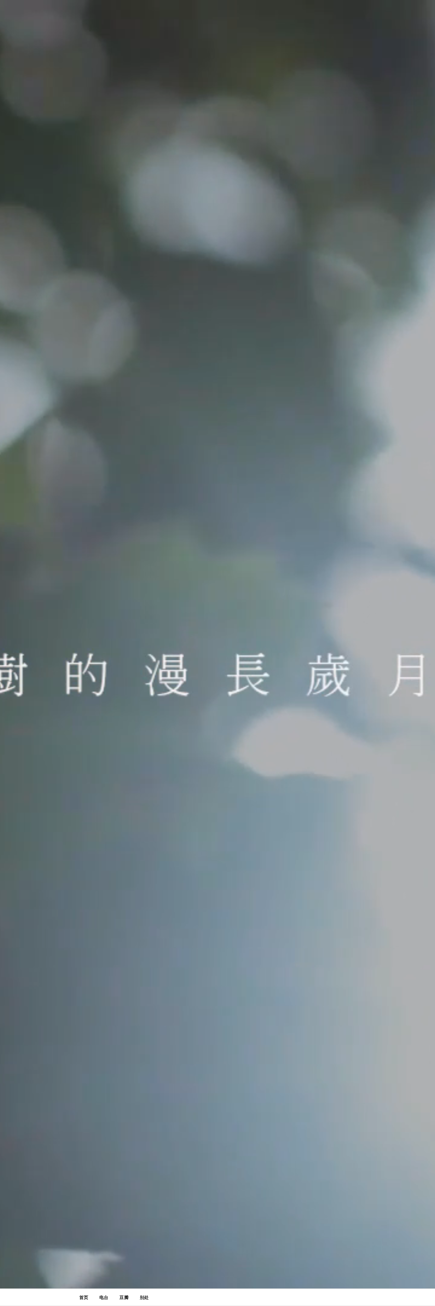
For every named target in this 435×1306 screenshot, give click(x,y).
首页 (83, 1297)
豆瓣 (123, 1297)
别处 (144, 1297)
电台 (103, 1297)
